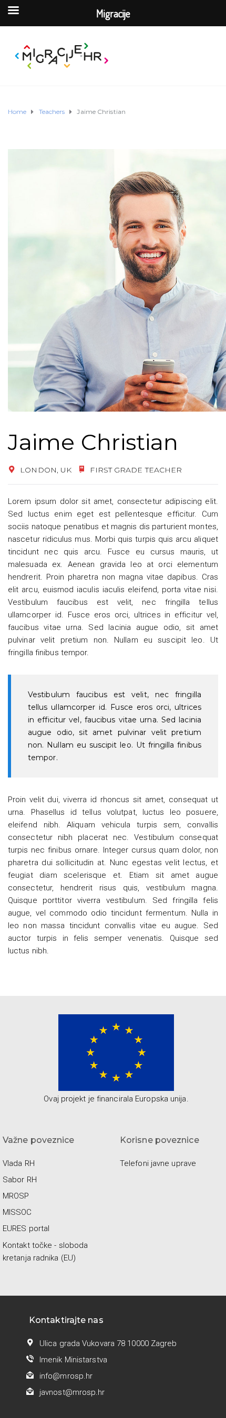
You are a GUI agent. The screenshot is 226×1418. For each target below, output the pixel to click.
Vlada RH (19, 1163)
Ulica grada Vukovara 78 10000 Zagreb (108, 1343)
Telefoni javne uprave (158, 1163)
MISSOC (17, 1212)
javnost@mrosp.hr (72, 1392)
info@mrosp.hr (66, 1376)
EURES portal (26, 1228)
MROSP (16, 1196)
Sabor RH (20, 1179)
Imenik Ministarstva (73, 1359)
